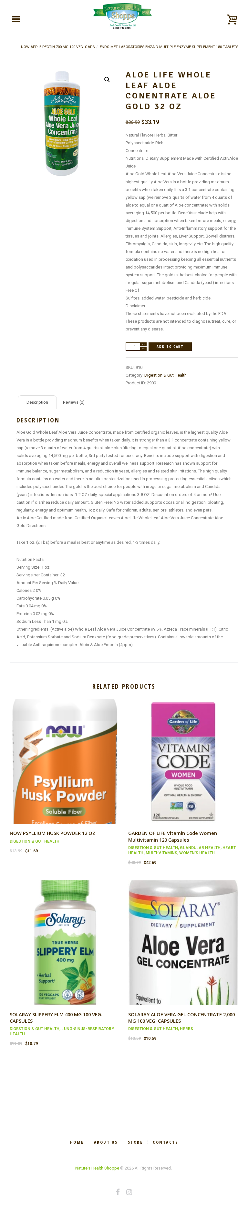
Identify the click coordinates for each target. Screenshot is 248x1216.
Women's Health (196, 853)
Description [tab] (37, 402)
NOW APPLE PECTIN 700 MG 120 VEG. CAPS (58, 47)
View (65, 755)
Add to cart (170, 346)
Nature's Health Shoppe (97, 1168)
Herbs (186, 1029)
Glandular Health (200, 848)
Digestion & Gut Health (165, 375)
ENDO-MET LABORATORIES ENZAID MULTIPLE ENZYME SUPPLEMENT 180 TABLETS (169, 47)
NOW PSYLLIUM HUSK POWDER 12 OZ (52, 833)
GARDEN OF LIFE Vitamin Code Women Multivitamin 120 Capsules (172, 836)
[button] (107, 80)
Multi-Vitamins (161, 853)
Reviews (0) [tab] (74, 402)
